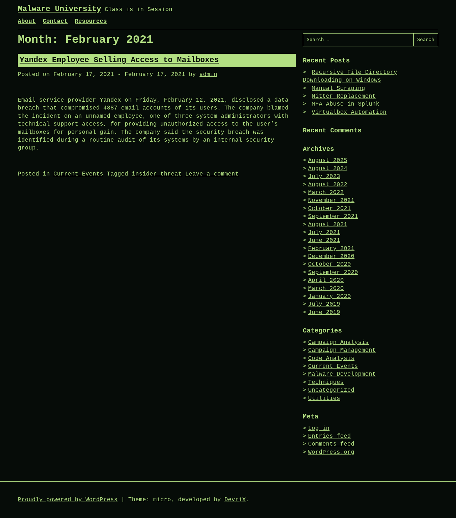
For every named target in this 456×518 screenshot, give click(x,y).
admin (208, 74)
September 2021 (333, 216)
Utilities (324, 398)
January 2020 (329, 296)
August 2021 (327, 225)
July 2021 (324, 232)
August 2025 (327, 160)
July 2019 (324, 304)
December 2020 (331, 256)
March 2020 (326, 288)
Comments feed (331, 444)
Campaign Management (342, 350)
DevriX (235, 500)
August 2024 (327, 169)
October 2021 (329, 208)
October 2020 (329, 264)
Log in (319, 428)
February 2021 (331, 248)
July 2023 (324, 176)
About (27, 21)
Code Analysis (331, 358)
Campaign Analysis (338, 342)
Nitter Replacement (344, 96)
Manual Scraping (338, 88)
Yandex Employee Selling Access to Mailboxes (119, 60)
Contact (55, 21)
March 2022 (326, 192)
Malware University (59, 9)
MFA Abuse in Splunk (345, 104)
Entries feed (329, 436)
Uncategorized (331, 390)
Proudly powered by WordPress (68, 500)
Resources (91, 21)
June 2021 (324, 240)
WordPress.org (331, 452)
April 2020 (326, 280)
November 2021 (331, 200)
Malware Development (342, 374)
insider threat (157, 174)
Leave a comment (212, 174)
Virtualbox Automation (349, 112)
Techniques (326, 382)
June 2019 (324, 312)
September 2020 (333, 272)
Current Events (78, 174)
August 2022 (327, 185)
